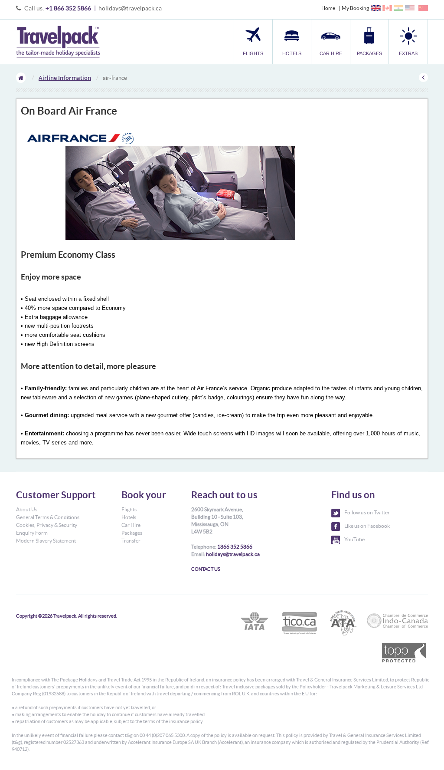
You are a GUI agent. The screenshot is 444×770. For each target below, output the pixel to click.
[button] (408, 41)
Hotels (128, 517)
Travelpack (58, 42)
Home (328, 8)
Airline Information (65, 78)
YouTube (354, 539)
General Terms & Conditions (47, 517)
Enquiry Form (32, 533)
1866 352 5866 (234, 547)
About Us (26, 509)
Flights (129, 509)
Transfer (130, 540)
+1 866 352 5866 (68, 8)
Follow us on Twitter (367, 512)
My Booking (355, 8)
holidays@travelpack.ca (130, 8)
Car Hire (130, 525)
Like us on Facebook (367, 526)
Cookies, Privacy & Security (46, 525)
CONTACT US (205, 569)
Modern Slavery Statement (46, 540)
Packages (131, 533)
